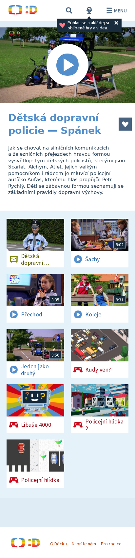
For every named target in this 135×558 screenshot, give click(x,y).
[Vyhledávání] (69, 10)
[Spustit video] (67, 65)
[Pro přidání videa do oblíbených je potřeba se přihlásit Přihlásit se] (125, 124)
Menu (120, 10)
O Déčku (58, 544)
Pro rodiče (111, 544)
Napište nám (84, 544)
